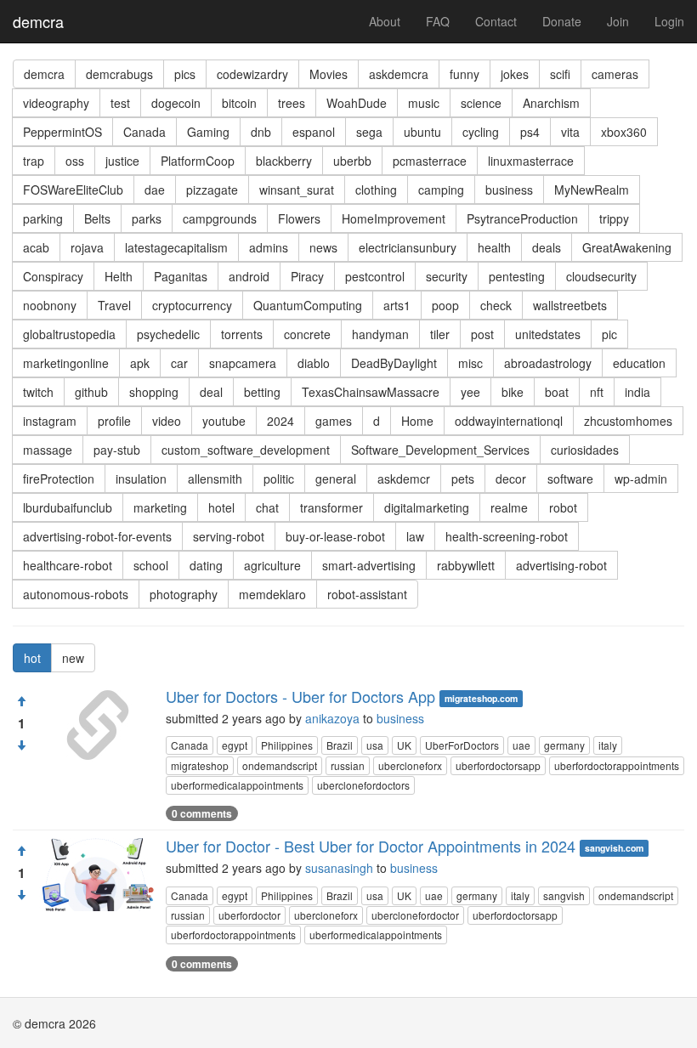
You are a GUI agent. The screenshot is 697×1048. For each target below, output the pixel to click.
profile (114, 420)
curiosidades (585, 449)
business (509, 189)
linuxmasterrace (531, 160)
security (447, 276)
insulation (141, 478)
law (415, 536)
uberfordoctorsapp (498, 765)
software (570, 478)
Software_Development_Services (440, 449)
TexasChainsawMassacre (370, 391)
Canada (144, 131)
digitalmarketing (426, 507)
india (637, 391)
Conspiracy (53, 276)
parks (147, 218)
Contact (496, 21)
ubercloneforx (410, 765)
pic (609, 334)
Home (417, 420)
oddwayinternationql (509, 420)
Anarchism (551, 102)
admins (268, 247)
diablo (314, 362)
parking (43, 218)
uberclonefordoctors (363, 785)
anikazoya (332, 718)
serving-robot (228, 536)
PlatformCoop (198, 160)
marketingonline (66, 362)
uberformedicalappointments (237, 785)
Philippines (287, 745)
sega (369, 131)
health (494, 247)
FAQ (438, 21)
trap (33, 160)
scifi (560, 73)
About (384, 21)
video (166, 420)
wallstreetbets (570, 305)
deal (211, 391)
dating (206, 565)
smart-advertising (369, 565)
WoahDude (356, 102)
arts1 (397, 305)
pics (185, 73)
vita (570, 131)
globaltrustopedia (69, 334)
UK (404, 745)
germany (564, 745)
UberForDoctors (462, 745)
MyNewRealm (591, 189)
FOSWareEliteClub (73, 189)
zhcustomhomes (628, 420)
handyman (380, 334)
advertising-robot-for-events (97, 536)
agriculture (272, 565)
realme (509, 507)
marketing (160, 507)
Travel (114, 305)
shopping (153, 391)
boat (557, 391)
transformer (331, 507)
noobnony (49, 305)
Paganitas (180, 276)
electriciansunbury (407, 247)
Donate (561, 21)
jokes (515, 73)
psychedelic (168, 334)
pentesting (517, 276)
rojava (87, 247)
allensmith (215, 478)
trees (291, 102)
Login (669, 21)
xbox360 (624, 131)
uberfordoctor (249, 915)
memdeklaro (272, 594)
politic (279, 478)
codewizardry (252, 73)
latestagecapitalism (176, 247)
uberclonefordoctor (415, 915)
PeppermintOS (62, 131)
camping (441, 189)
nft (597, 391)
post (482, 334)
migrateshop (200, 765)
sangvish (564, 895)
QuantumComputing (307, 305)
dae (154, 189)
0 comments (202, 813)
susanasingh (339, 867)
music (423, 102)
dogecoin (176, 102)
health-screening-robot (506, 536)
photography (184, 594)
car (179, 362)
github (91, 391)
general (335, 478)
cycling (480, 131)
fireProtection (58, 478)
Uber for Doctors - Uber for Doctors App (300, 696)
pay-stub (117, 449)
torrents (242, 334)
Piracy (307, 276)
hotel (221, 507)
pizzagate (212, 189)
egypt (234, 745)
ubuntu (422, 131)
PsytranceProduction (522, 218)
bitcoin (239, 102)
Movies (328, 73)
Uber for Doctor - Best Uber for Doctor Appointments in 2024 (370, 846)
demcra (38, 21)
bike (513, 391)
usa (374, 745)
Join (618, 21)
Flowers (299, 218)
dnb (261, 131)
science (481, 102)
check (496, 305)
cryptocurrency (192, 305)
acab (36, 247)
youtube (224, 420)
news (323, 247)
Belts (97, 218)
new (73, 657)
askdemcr (403, 478)
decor (511, 478)
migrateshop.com (481, 698)
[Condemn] (21, 745)
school (150, 565)
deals (546, 247)
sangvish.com (614, 847)
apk (140, 362)
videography (56, 102)
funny (464, 73)
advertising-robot (561, 565)
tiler (440, 334)
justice (122, 160)
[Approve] (21, 701)
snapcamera (242, 362)
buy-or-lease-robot (335, 536)
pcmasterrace (430, 160)
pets (462, 478)
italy (607, 745)
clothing (376, 189)
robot (563, 507)
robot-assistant (367, 594)
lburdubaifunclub (67, 507)
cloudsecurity (601, 276)
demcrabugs (119, 73)
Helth (119, 276)
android (249, 276)
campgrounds (220, 218)
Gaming (208, 131)
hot (32, 657)
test (120, 102)
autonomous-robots (75, 594)
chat (267, 507)
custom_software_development (246, 449)
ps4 (530, 131)
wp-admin (641, 478)
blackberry (284, 160)
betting (262, 391)
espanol (313, 131)
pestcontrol (375, 276)
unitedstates (548, 334)
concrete (307, 334)
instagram (49, 420)
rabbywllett (466, 565)
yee (470, 391)
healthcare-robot (67, 565)
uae (521, 745)
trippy (614, 218)
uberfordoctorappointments (616, 765)
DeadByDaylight (394, 362)
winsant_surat (296, 189)
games (333, 420)
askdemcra (398, 73)
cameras (615, 73)
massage (47, 449)
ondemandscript (279, 765)
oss (74, 160)
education (639, 362)
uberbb (352, 160)
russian (348, 765)
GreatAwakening (627, 247)
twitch (38, 391)
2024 (280, 420)
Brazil (339, 745)
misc (470, 362)
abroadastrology (548, 362)
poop (445, 305)
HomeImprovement (393, 218)
